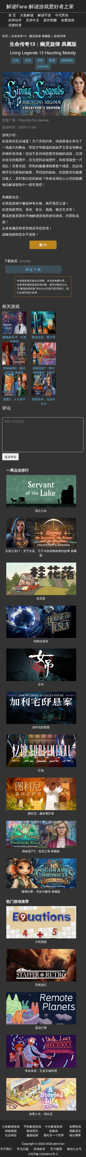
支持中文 (32, 20)
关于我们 (6, 1149)
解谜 (52, 60)
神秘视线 (11, 1131)
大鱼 (16, 60)
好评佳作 (15, 20)
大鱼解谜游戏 (11, 1126)
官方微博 (56, 1149)
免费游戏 (67, 20)
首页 (5, 36)
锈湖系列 (32, 1131)
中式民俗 (61, 15)
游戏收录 (39, 1149)
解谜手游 (44, 15)
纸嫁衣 (53, 1131)
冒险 (40, 60)
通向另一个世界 (53, 1135)
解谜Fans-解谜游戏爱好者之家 (40, 6)
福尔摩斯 (75, 1135)
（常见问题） (25, 261)
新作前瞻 (50, 20)
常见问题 (23, 1149)
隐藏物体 (67, 60)
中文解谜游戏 (53, 1126)
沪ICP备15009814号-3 (43, 1154)
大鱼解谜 (26, 15)
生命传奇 (43, 66)
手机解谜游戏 (32, 1126)
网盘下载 (33, 269)
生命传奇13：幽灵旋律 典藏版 (31, 36)
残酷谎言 (75, 1131)
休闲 (28, 60)
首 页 (12, 15)
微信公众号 (74, 1149)
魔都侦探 (32, 1135)
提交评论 (10, 457)
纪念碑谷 (11, 1135)
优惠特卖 (15, 25)
